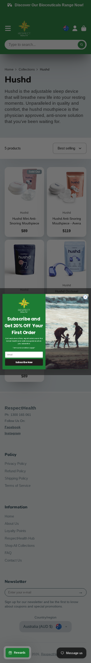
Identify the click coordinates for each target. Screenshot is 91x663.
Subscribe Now (24, 362)
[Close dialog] (85, 297)
